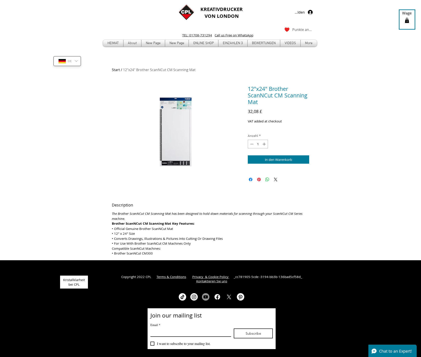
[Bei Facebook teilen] (250, 179)
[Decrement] (251, 144)
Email (155, 325)
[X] (229, 297)
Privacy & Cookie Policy (210, 276)
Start (116, 69)
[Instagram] (194, 297)
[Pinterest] (240, 297)
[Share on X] (275, 179)
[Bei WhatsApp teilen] (267, 179)
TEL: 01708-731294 (197, 35)
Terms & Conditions (171, 276)
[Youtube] (205, 297)
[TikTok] (182, 297)
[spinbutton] (258, 144)
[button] (203, 43)
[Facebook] (217, 297)
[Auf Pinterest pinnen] (259, 179)
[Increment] (265, 144)
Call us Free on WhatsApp (234, 35)
